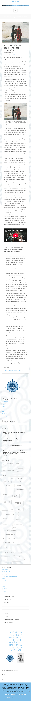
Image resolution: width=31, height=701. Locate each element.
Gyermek (18, 485)
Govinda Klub (7, 485)
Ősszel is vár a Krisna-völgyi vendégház (13, 445)
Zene (19, 556)
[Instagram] (18, 1)
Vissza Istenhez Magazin (12, 552)
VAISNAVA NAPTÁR (8, 622)
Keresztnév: (4, 679)
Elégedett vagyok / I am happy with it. (15, 694)
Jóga (4, 508)
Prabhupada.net (5, 569)
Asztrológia (10, 463)
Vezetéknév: (4, 674)
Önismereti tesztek (7, 608)
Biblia (5, 475)
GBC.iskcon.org (5, 573)
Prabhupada (6, 524)
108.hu (3, 578)
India (14, 496)
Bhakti (20, 467)
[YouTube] (15, 1)
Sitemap (3, 589)
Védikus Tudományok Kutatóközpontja (10, 576)
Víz (14, 555)
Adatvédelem (4, 584)
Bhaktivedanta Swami (8, 470)
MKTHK (18, 520)
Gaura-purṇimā (17, 481)
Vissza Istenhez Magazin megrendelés (11, 619)
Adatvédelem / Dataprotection (15, 697)
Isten (18, 503)
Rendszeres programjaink (9, 530)
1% (3, 464)
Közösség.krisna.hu (6, 580)
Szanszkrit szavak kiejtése (9, 616)
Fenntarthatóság (7, 481)
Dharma (13, 478)
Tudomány (20, 541)
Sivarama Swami (9, 534)
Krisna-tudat (16, 509)
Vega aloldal (6, 602)
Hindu (5, 494)
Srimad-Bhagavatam (9, 538)
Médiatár (3, 408)
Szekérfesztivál (8, 542)
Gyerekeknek (4, 413)
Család (3, 404)
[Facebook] (13, 1)
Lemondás (5, 518)
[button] (15, 10)
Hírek (11, 54)
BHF (18, 471)
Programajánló (5, 401)
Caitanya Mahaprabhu (17, 474)
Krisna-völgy (9, 514)
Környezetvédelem (7, 599)
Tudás (18, 544)
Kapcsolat (4, 591)
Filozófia (6, 54)
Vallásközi (6, 613)
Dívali (20, 478)
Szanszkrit (20, 537)
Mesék (11, 519)
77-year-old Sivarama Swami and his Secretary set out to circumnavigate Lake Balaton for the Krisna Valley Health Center (15, 452)
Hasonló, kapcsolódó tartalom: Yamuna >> (13, 370)
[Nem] (29, 691)
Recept (15, 527)
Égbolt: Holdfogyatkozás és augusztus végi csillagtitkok (14, 432)
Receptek (4, 406)
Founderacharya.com (6, 571)
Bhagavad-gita (11, 467)
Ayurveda (17, 463)
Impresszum (4, 588)
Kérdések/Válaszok (6, 416)
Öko (16, 54)
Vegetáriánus (6, 548)
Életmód (3, 402)
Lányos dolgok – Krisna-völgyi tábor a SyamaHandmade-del (12, 439)
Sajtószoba (4, 586)
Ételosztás (4, 415)
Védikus (7, 557)
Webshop (4, 583)
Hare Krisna (20, 490)
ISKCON (7, 502)
